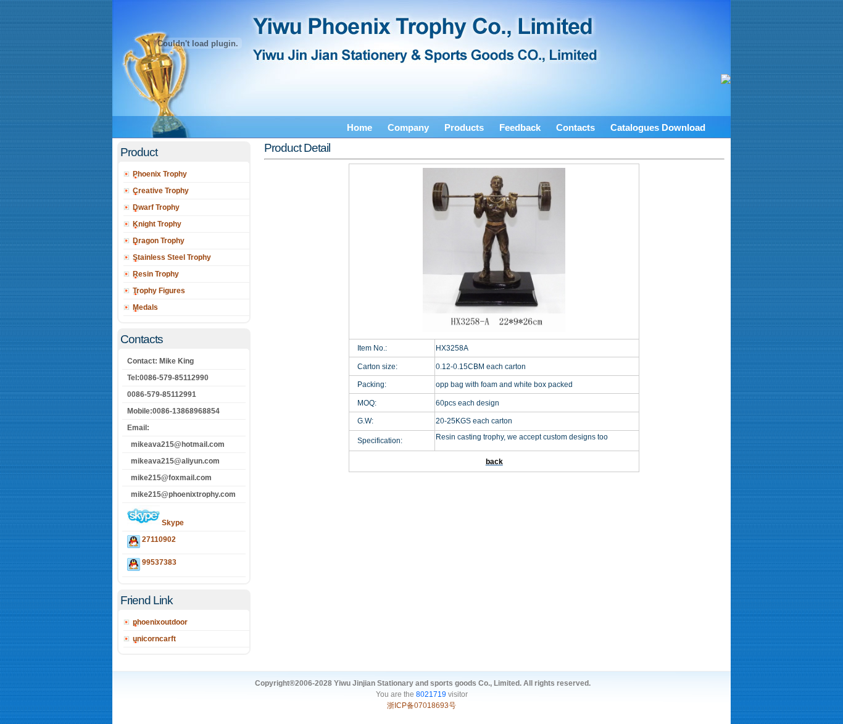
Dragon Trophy (159, 240)
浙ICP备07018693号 (421, 705)
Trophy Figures (159, 290)
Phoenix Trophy (160, 174)
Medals (145, 307)
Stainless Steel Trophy (172, 257)
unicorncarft (154, 639)
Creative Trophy (161, 190)
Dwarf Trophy (156, 207)
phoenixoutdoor (160, 622)
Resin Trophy (156, 274)
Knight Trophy (157, 224)
